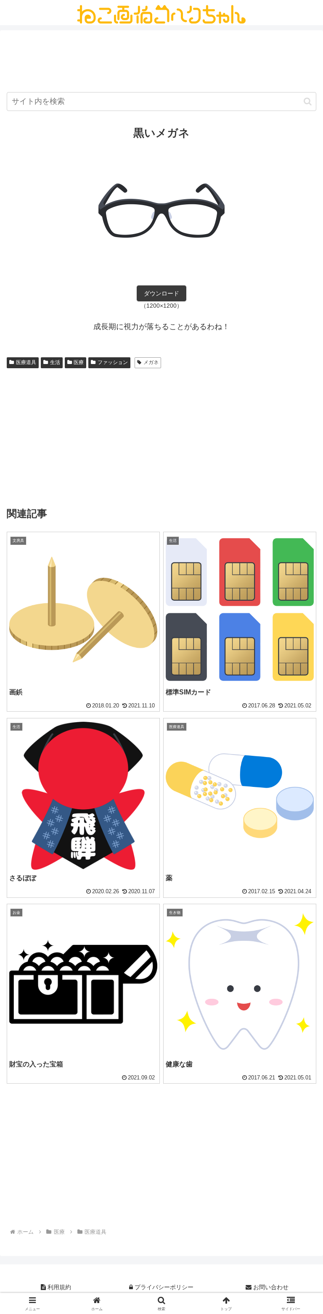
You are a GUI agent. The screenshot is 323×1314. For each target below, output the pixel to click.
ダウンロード (161, 293)
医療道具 (26, 362)
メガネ (151, 362)
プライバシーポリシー (163, 1287)
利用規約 (58, 1287)
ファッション (113, 362)
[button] (307, 101)
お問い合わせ (270, 1287)
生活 (55, 362)
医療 (79, 362)
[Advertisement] (161, 63)
